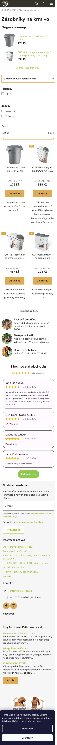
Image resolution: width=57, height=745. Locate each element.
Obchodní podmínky (13, 567)
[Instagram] (13, 605)
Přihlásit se (13, 529)
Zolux (10, 116)
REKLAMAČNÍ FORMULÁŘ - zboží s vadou (25, 563)
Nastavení (27, 728)
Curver (10, 111)
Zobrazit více (28, 474)
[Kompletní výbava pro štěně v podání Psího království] (19, 704)
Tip (8, 93)
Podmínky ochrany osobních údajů (20, 571)
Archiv (10, 680)
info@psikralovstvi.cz (21, 590)
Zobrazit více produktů (27, 67)
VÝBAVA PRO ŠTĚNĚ (14, 663)
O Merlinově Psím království (18, 546)
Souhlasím (27, 737)
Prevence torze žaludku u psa (19, 633)
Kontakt (7, 576)
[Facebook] (6, 605)
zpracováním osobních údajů (29, 522)
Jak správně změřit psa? (15, 551)
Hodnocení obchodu (28, 366)
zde (39, 721)
